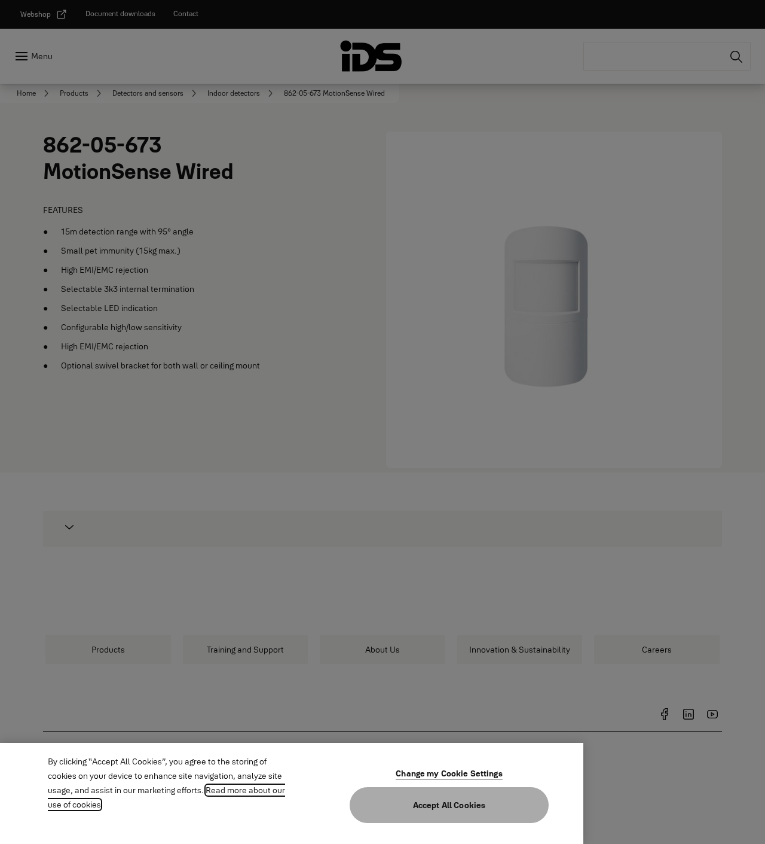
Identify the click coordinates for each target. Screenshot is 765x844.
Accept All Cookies (449, 805)
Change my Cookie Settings (449, 773)
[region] (291, 793)
